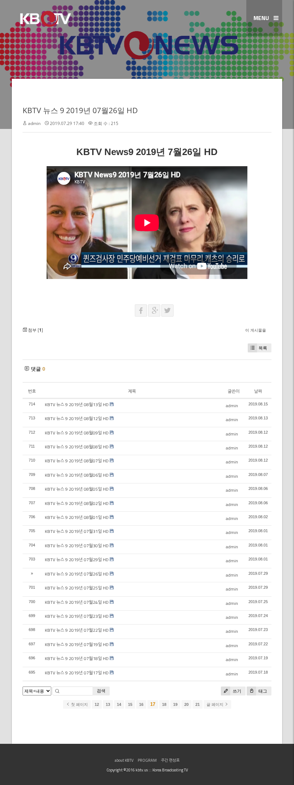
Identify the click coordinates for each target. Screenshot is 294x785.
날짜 (258, 391)
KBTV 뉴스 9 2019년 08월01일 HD (77, 517)
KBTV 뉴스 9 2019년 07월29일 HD (77, 559)
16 (141, 704)
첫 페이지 (79, 704)
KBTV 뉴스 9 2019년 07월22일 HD (77, 630)
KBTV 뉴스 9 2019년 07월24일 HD (77, 602)
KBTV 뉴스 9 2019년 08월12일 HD (77, 418)
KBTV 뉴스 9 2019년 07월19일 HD (77, 644)
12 (97, 704)
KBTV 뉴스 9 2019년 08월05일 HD (77, 489)
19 (175, 704)
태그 (262, 691)
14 (119, 704)
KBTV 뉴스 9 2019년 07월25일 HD (77, 587)
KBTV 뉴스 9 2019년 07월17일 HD (77, 672)
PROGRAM (147, 760)
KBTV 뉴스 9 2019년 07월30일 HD (77, 545)
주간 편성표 (170, 760)
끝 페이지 (215, 704)
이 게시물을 (255, 330)
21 (197, 704)
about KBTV (124, 760)
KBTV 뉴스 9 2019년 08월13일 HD (77, 404)
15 (130, 704)
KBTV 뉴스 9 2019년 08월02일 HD (77, 503)
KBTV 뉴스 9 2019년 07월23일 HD (77, 616)
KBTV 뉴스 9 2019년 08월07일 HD (77, 460)
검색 (101, 691)
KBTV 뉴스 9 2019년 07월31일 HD (77, 531)
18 (164, 704)
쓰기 (236, 691)
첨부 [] (35, 330)
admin (34, 123)
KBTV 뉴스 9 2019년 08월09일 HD (77, 432)
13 (108, 704)
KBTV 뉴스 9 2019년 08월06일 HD (77, 475)
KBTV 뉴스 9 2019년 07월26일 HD (80, 110)
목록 (263, 348)
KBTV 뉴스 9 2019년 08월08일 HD (77, 446)
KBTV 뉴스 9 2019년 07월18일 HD (77, 658)
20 (186, 704)
